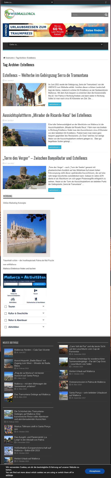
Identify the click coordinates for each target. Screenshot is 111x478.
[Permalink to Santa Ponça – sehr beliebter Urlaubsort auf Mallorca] (63, 399)
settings (9, 475)
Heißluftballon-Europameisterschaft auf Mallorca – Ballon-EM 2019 (32, 449)
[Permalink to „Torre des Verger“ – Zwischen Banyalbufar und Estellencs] (24, 188)
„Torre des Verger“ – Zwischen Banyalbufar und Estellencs (45, 158)
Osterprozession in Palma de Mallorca (87, 382)
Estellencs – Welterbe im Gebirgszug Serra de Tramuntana (45, 75)
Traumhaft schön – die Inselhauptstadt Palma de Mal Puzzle (28, 260)
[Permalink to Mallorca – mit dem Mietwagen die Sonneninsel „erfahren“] (8, 390)
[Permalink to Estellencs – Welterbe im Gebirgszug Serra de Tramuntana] (24, 105)
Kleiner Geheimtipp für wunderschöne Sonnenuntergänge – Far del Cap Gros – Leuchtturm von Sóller (87, 361)
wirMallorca (11, 264)
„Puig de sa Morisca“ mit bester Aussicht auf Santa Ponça (29, 374)
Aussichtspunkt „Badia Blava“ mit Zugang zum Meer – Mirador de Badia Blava (32, 363)
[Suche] (106, 15)
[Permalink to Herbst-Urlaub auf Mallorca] (63, 378)
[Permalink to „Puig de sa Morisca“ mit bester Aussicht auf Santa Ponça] (8, 380)
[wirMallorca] (20, 16)
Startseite (10, 58)
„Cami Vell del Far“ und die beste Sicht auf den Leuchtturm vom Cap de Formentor (87, 349)
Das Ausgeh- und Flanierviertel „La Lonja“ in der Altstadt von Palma (30, 438)
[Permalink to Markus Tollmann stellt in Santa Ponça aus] (8, 433)
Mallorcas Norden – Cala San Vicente (32, 350)
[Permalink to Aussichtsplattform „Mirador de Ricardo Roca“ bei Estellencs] (24, 146)
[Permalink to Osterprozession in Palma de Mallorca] (63, 389)
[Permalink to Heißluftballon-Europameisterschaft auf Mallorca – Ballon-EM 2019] (8, 455)
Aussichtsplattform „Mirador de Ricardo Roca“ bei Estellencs (47, 115)
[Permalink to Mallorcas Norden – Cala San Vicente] (8, 356)
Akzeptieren (94, 471)
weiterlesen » (54, 104)
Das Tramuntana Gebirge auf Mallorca (32, 394)
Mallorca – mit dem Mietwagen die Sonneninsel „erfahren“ (30, 384)
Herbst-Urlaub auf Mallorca (82, 371)
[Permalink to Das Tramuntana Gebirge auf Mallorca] (8, 401)
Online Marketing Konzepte (14, 203)
